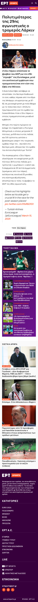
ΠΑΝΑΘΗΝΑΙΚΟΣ (10, 269)
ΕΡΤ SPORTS (10, 566)
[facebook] (3, 589)
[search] (36, 3)
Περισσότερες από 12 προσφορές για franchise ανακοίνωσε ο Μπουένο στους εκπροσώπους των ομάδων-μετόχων (18, 431)
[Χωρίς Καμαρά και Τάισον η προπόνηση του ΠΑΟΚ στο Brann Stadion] (8, 284)
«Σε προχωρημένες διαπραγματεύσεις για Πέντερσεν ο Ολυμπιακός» (23, 319)
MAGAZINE (6, 520)
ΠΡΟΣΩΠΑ (6, 523)
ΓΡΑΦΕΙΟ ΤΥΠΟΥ (8, 540)
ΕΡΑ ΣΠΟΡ (6, 366)
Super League (19, 291)
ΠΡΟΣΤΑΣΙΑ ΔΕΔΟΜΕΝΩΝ (12, 546)
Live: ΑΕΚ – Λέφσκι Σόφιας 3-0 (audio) (22, 307)
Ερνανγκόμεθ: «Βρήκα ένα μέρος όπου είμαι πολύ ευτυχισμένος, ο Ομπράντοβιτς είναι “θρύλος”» (18, 274)
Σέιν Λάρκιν (21, 228)
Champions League (21, 303)
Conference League (22, 281)
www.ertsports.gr (9, 599)
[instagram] (8, 589)
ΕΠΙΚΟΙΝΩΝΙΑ (7, 549)
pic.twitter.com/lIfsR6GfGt (19, 203)
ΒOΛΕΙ (16, 326)
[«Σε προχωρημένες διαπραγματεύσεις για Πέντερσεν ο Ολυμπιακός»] (8, 317)
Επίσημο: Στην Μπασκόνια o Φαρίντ (19, 402)
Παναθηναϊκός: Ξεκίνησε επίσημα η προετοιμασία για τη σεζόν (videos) (19, 463)
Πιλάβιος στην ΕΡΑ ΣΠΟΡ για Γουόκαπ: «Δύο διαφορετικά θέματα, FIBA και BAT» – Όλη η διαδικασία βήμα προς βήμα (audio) (19, 372)
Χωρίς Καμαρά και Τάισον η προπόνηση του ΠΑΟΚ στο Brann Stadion (24, 285)
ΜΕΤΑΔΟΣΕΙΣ (23, 8)
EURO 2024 (6, 507)
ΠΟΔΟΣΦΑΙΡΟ (8, 511)
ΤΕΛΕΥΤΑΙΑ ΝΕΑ (10, 248)
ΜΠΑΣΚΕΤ (17, 35)
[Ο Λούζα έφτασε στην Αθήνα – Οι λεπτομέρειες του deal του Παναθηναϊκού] (8, 295)
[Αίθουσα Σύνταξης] (5, 45)
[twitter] (12, 589)
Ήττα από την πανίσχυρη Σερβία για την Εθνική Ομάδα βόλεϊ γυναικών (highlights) (24, 331)
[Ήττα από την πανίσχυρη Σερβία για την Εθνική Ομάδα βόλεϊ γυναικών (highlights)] (8, 329)
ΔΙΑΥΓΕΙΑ (5, 553)
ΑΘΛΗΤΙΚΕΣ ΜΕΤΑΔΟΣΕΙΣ (15, 573)
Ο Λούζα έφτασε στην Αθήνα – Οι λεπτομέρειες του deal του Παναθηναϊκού (23, 297)
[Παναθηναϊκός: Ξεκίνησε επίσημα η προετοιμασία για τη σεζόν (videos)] (19, 448)
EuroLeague (8, 35)
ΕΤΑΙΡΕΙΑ (5, 537)
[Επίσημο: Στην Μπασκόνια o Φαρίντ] (19, 389)
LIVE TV (4, 8)
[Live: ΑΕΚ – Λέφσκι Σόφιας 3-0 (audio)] (8, 307)
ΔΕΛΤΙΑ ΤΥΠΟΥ (8, 543)
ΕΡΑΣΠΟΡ (13, 8)
